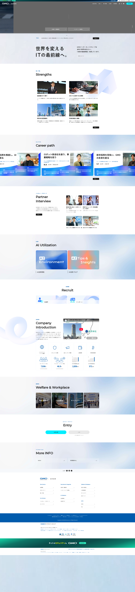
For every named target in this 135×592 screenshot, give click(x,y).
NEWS (82, 504)
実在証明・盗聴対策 (43, 530)
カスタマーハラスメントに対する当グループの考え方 (75, 516)
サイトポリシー (50, 515)
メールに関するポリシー (74, 515)
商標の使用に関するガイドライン (57, 516)
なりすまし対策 (75, 530)
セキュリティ (60, 552)
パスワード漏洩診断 (59, 529)
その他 (88, 552)
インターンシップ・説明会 (65, 490)
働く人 (100, 3)
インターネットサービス (43, 552)
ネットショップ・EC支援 (50, 552)
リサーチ (70, 552)
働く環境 (105, 3)
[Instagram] (119, 3)
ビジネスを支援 (56, 552)
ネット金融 (76, 552)
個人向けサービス (84, 552)
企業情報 (41, 487)
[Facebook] (123, 3)
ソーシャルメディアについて (83, 515)
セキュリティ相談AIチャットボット (73, 529)
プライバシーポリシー (56, 515)
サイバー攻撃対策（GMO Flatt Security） (67, 530)
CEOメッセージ (42, 490)
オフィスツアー (83, 493)
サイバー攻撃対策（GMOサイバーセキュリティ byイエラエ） (53, 530)
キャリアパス (42, 504)
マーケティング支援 (65, 552)
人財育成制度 (83, 490)
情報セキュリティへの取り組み (65, 515)
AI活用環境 (62, 498)
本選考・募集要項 (64, 487)
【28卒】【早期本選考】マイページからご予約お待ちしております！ (61, 38)
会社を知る (94, 3)
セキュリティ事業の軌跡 (81, 530)
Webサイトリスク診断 (65, 529)
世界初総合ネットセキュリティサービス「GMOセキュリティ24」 (48, 529)
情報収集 (73, 552)
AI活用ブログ (63, 501)
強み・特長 (42, 493)
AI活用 (110, 3)
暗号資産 (80, 552)
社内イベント (83, 495)
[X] (121, 3)
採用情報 (115, 3)
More (95, 38)
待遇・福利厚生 (83, 487)
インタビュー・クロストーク (45, 501)
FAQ (82, 506)
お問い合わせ (65, 516)
